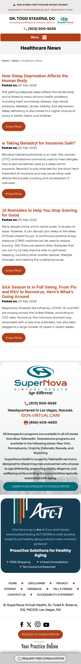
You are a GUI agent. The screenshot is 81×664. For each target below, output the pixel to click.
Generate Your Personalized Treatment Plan (40, 10)
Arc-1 (40, 529)
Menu (35, 37)
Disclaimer (36, 583)
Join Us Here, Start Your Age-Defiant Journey (42, 5)
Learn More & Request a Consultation (41, 486)
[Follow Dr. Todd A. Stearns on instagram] (37, 624)
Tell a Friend (62, 589)
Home (12, 583)
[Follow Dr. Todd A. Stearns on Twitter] (29, 624)
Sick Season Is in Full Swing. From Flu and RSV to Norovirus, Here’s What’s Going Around (39, 292)
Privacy (62, 583)
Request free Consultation (43, 658)
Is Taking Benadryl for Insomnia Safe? (39, 143)
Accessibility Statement (55, 594)
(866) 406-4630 (43, 422)
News (15, 60)
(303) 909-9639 (42, 29)
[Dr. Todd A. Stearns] (32, 20)
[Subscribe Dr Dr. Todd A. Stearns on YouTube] (46, 624)
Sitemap (10, 589)
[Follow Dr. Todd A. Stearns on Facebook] (21, 624)
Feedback (34, 589)
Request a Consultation (40, 634)
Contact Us (17, 594)
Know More (14, 126)
